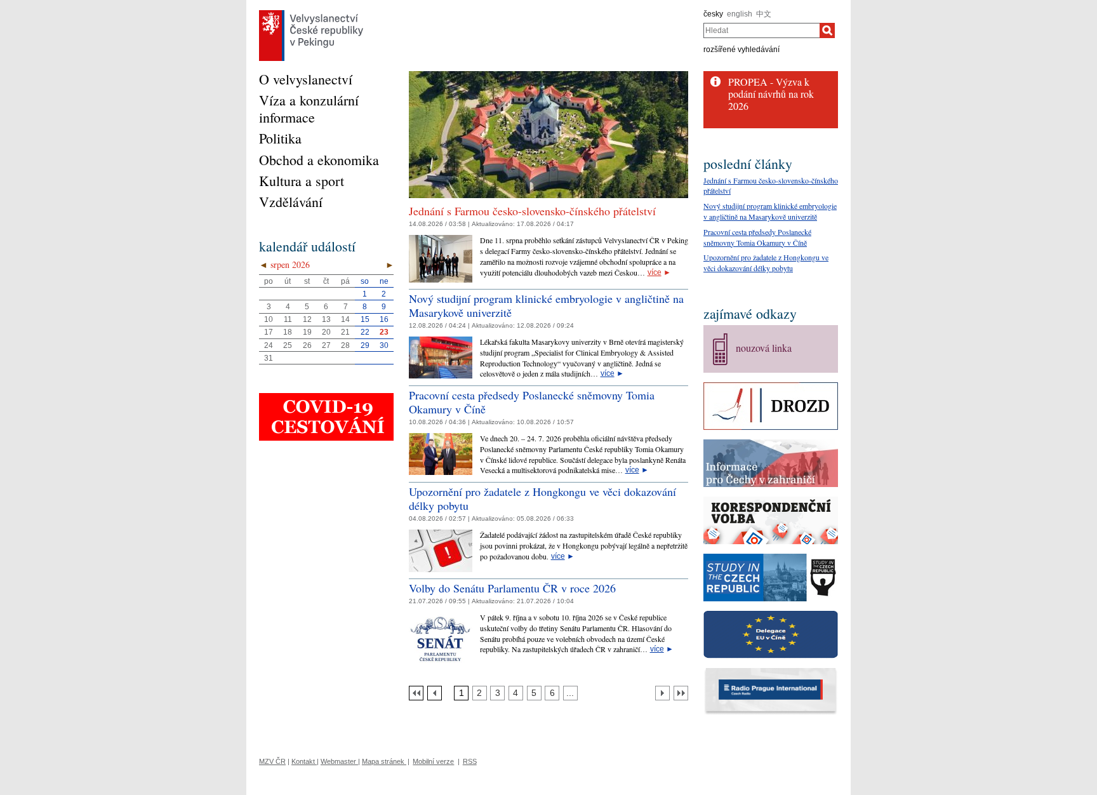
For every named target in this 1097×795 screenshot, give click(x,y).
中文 (763, 14)
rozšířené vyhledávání (741, 49)
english (739, 14)
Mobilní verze (433, 761)
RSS (470, 761)
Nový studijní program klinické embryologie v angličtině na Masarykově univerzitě (546, 305)
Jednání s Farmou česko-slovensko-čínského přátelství (532, 210)
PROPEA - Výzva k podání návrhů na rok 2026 (771, 93)
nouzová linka (764, 347)
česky (713, 14)
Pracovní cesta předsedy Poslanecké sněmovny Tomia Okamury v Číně (532, 402)
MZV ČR (272, 761)
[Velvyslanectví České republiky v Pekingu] (311, 13)
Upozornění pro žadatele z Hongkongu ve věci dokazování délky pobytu (542, 498)
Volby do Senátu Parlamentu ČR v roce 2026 (512, 588)
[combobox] (761, 30)
